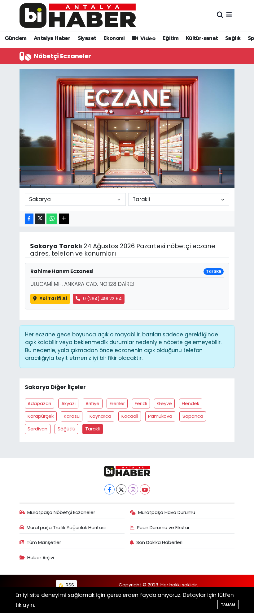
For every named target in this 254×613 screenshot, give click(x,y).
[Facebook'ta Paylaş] (29, 219)
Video (147, 38)
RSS (69, 584)
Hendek (190, 403)
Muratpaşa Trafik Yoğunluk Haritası (66, 527)
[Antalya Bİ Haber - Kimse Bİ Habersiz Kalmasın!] (78, 15)
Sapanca (192, 416)
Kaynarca (100, 416)
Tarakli (92, 428)
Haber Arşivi (40, 557)
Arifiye (92, 403)
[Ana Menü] (229, 15)
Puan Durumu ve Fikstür (163, 527)
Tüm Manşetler (44, 542)
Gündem (15, 38)
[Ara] (220, 15)
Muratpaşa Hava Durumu (166, 512)
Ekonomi (114, 38)
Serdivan (37, 428)
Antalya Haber (52, 38)
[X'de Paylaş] (40, 219)
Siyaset (87, 38)
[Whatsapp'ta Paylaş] (51, 219)
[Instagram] (133, 489)
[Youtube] (145, 489)
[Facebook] (109, 489)
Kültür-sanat (202, 38)
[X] (121, 489)
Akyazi (68, 403)
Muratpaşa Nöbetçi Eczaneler (61, 512)
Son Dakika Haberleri (159, 542)
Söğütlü (66, 428)
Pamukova (160, 416)
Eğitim (170, 38)
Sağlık (232, 38)
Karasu (72, 416)
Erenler (117, 403)
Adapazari (39, 403)
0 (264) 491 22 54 (102, 298)
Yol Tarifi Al (53, 298)
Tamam (228, 604)
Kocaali (129, 416)
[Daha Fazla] (64, 219)
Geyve (164, 403)
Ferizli (141, 403)
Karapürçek (41, 416)
